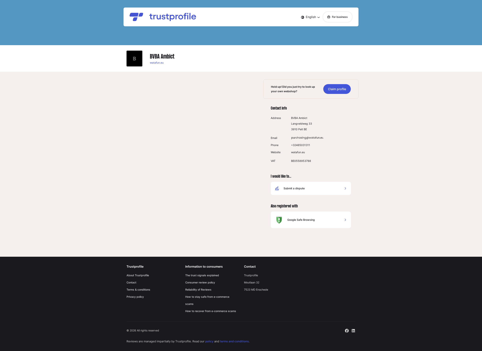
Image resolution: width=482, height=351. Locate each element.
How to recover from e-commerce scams (210, 311)
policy (209, 341)
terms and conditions (234, 341)
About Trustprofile (138, 275)
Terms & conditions (138, 289)
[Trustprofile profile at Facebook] (347, 330)
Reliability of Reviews (198, 289)
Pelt (300, 129)
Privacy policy (135, 296)
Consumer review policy (200, 282)
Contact (131, 282)
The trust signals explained (202, 275)
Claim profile (337, 89)
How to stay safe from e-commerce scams (207, 300)
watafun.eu (157, 62)
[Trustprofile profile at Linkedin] (353, 330)
